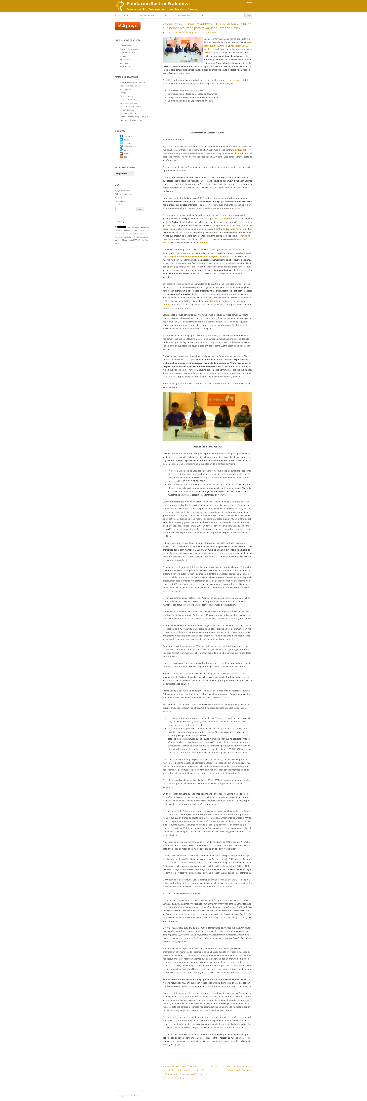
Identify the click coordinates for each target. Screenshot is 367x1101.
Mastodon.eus (130, 146)
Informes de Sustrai (128, 52)
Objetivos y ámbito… (148, 15)
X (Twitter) (128, 143)
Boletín (127, 153)
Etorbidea (124, 63)
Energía (123, 92)
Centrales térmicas (128, 99)
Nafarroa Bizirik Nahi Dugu (131, 120)
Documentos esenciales (130, 49)
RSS (125, 157)
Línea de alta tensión (128, 103)
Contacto (202, 15)
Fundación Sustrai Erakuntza (158, 3)
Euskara (248, 2)
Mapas (123, 56)
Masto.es (127, 150)
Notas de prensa (209, 32)
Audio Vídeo (179, 32)
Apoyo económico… (124, 15)
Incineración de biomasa (130, 106)
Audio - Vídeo (125, 66)
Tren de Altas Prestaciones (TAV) (133, 82)
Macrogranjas (125, 89)
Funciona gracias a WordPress (127, 1096)
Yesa (165, 229)
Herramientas (184, 15)
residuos (204, 242)
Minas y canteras (193, 32)
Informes (168, 15)
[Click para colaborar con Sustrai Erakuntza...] (127, 29)
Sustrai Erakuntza (122, 230)
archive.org (235, 80)
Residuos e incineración (130, 85)
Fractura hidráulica (128, 113)
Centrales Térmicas (235, 229)
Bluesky (127, 139)
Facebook (128, 136)
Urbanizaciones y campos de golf (134, 116)
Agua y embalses (127, 96)
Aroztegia (171, 225)
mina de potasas (205, 229)
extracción (221, 218)
